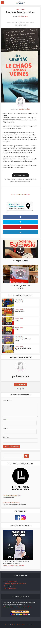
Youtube (26, 625)
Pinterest (20, 625)
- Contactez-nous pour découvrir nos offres (17, 607)
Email (5, 428)
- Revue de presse (9, 586)
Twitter (14, 625)
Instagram (33, 625)
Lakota (17, 320)
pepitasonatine (22, 25)
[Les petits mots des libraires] (20, 2)
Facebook (8, 625)
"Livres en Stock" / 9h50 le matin (13, 566)
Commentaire (7, 400)
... (20, 21)
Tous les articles (20, 384)
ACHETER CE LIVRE (20, 194)
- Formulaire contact (9, 588)
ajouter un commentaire (26, 23)
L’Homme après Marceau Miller (23, 339)
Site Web (6, 437)
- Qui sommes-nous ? (10, 581)
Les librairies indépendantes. (12, 495)
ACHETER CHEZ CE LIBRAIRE (20, 175)
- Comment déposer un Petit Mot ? (14, 584)
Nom (5, 420)
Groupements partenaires (11, 502)
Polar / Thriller (20, 10)
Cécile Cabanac (23, 16)
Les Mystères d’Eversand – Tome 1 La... (23, 349)
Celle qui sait (19, 302)
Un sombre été (19, 311)
